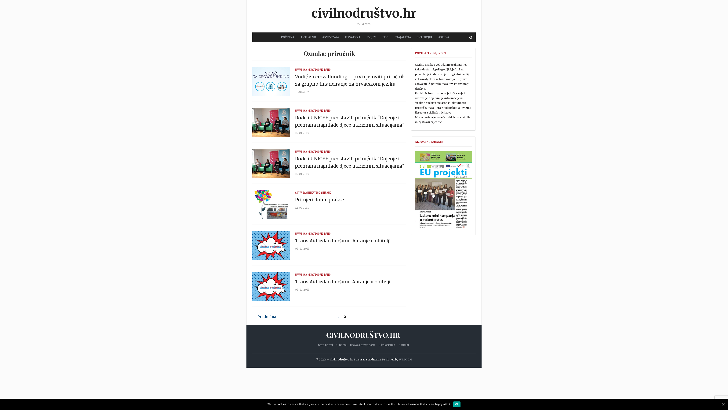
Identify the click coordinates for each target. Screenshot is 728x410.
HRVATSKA (352, 37)
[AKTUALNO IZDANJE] (443, 191)
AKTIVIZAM (330, 37)
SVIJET (371, 37)
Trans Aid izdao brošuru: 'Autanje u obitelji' (343, 241)
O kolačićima (386, 345)
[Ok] (723, 404)
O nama (341, 345)
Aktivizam (301, 192)
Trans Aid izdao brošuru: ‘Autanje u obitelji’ (343, 282)
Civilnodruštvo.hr (364, 13)
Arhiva (443, 37)
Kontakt (404, 345)
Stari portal (325, 345)
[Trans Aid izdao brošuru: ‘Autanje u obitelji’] (271, 286)
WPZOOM (405, 359)
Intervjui (424, 37)
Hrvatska (301, 69)
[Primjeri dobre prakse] (271, 204)
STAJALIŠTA (403, 37)
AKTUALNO (308, 37)
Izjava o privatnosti (362, 345)
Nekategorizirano (319, 69)
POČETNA (287, 37)
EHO (385, 37)
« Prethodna (265, 317)
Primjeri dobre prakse (319, 200)
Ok (457, 404)
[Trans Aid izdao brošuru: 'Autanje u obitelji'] (271, 245)
